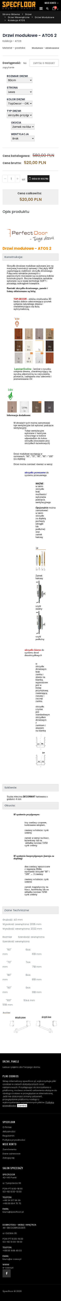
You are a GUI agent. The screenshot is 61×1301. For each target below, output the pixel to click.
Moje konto (50, 3)
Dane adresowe (12, 1153)
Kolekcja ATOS (16, 20)
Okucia (16, 122)
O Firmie (7, 1127)
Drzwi (28, 14)
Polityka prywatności (14, 1139)
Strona (12, 87)
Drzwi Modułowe (44, 17)
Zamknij (22, 1105)
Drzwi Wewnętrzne (19, 17)
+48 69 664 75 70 (12, 1203)
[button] (47, 9)
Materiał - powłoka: (14, 48)
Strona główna (11, 14)
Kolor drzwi (16, 99)
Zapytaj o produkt (44, 63)
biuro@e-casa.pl (12, 1259)
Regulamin (8, 1135)
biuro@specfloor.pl (13, 1211)
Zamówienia (9, 1149)
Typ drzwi (14, 111)
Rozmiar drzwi (17, 76)
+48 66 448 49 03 (12, 1250)
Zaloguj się (8, 1157)
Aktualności (9, 1131)
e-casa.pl (8, 1267)
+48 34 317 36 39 (12, 1200)
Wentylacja (20, 134)
